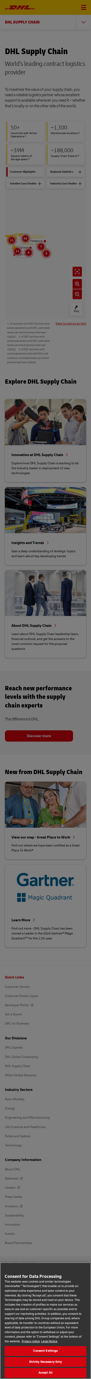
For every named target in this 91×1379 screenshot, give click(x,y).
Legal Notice (49, 1341)
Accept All (45, 1373)
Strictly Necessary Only (45, 1362)
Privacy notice (31, 1341)
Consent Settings (45, 1351)
